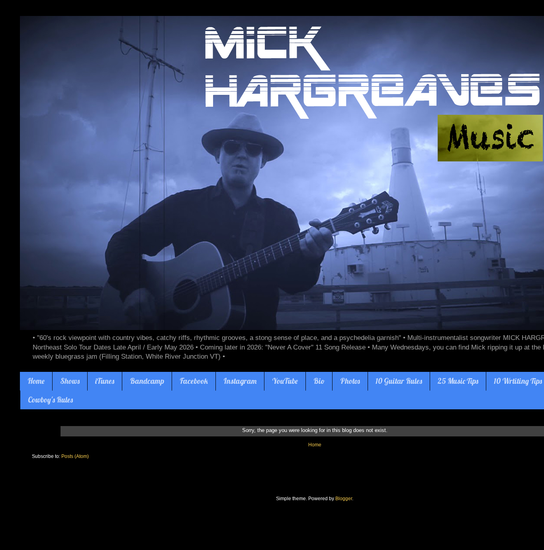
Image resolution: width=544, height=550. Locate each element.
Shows (70, 381)
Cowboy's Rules (50, 400)
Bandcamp (147, 381)
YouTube (285, 381)
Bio (319, 381)
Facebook (194, 381)
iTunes (104, 381)
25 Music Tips (458, 381)
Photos (350, 381)
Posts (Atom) (75, 456)
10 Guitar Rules (399, 381)
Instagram (239, 381)
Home (36, 381)
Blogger (343, 498)
